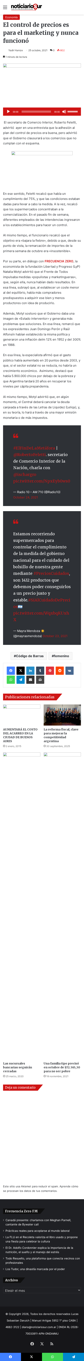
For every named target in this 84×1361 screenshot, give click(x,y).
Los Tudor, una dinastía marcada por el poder (35, 1269)
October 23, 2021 (55, 636)
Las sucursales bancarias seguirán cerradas (17, 1067)
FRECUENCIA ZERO (59, 261)
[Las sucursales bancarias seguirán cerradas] (21, 906)
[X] (21, 671)
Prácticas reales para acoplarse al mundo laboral (38, 1230)
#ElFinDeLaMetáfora (34, 448)
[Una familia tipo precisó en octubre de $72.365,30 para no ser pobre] (62, 906)
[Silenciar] (64, 112)
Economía (11, 17)
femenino (61, 656)
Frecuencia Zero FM (21, 1211)
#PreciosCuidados (51, 573)
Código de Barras (30, 656)
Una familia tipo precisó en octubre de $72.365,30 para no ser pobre (62, 1067)
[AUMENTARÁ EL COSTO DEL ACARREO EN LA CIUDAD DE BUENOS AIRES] (21, 715)
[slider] (73, 111)
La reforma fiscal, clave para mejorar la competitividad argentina (61, 735)
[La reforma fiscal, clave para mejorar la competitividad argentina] (62, 715)
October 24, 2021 (25, 497)
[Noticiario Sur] (26, 7)
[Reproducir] (8, 112)
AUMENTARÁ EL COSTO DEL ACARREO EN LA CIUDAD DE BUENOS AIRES (20, 735)
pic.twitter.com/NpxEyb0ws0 (41, 481)
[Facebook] (11, 671)
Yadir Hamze (15, 50)
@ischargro (24, 474)
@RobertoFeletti (29, 454)
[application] (42, 112)
